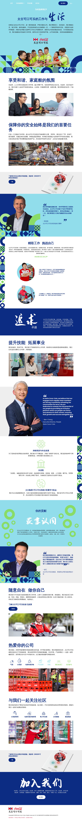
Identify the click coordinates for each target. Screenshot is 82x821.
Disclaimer (11, 817)
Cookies (29, 817)
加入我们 (63, 3)
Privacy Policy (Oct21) (20, 817)
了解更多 (13, 608)
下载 (12, 181)
